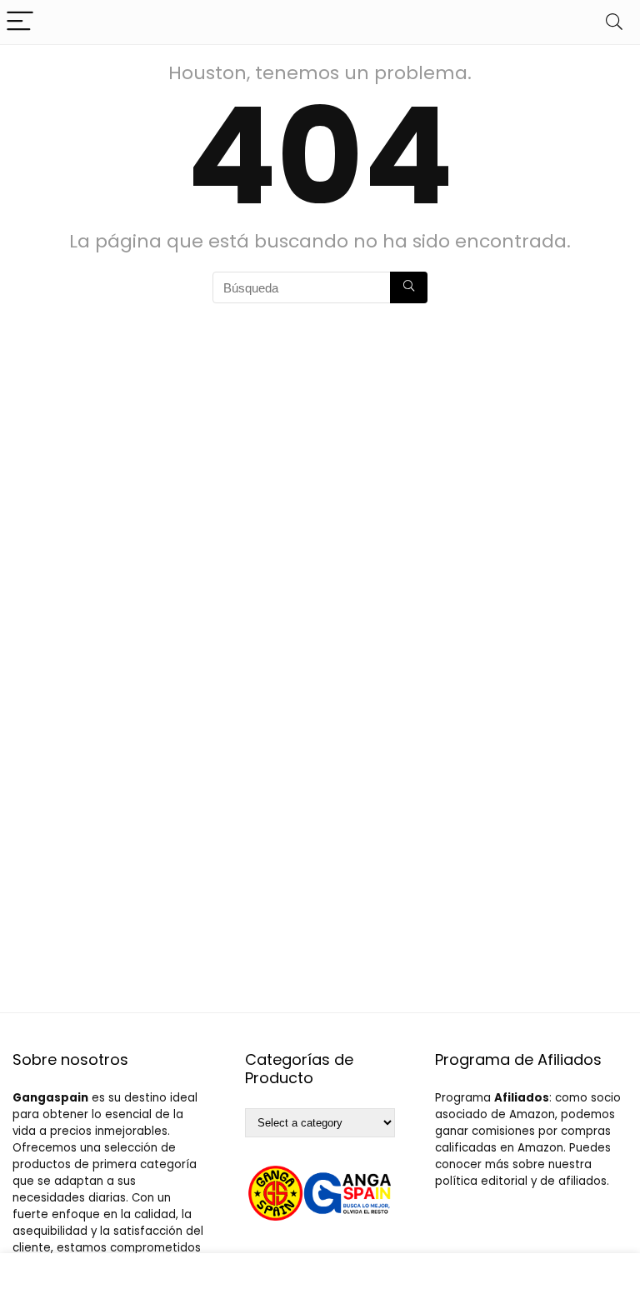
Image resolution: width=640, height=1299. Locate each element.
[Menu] (20, 22)
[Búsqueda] (409, 287)
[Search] (614, 22)
